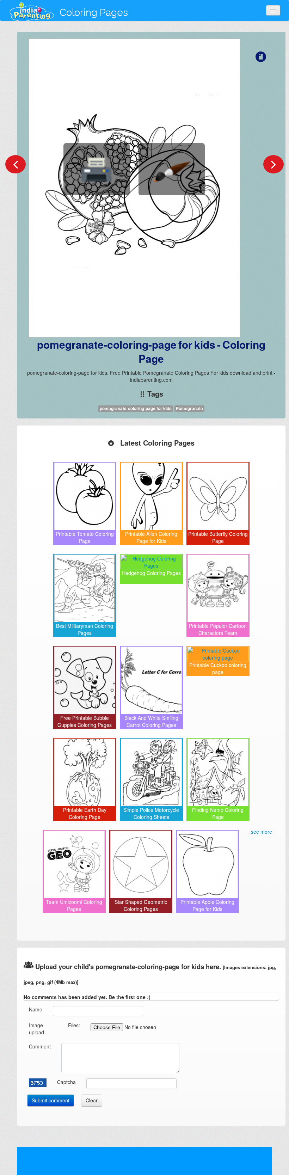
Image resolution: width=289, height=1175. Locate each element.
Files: (74, 1025)
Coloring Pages (94, 12)
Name (35, 1009)
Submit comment (50, 1100)
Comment (40, 1046)
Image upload (36, 1029)
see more (261, 831)
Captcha (66, 1081)
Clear (92, 1100)
